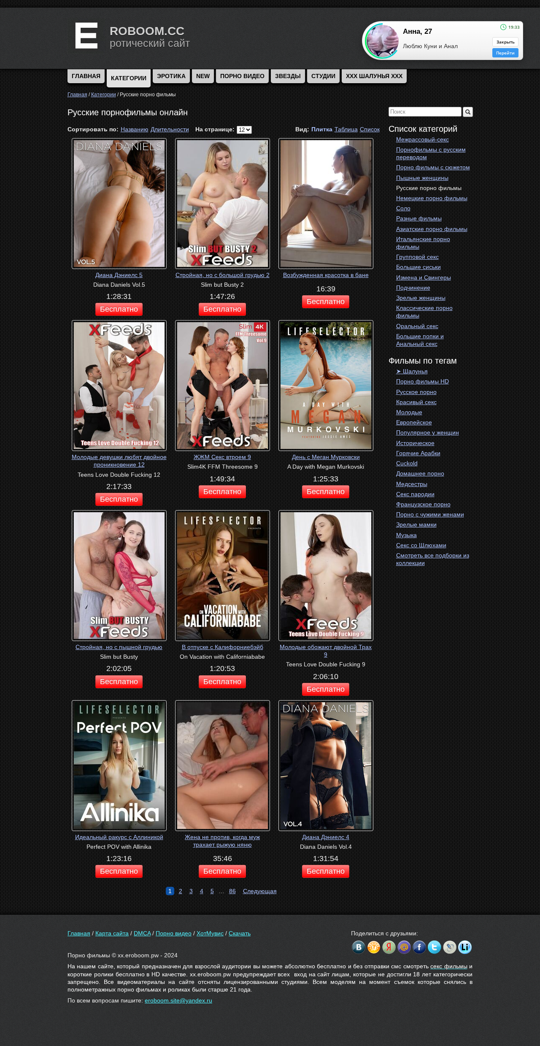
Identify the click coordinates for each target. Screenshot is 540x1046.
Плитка (321, 129)
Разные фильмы (419, 218)
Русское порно (416, 392)
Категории (128, 78)
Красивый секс (416, 402)
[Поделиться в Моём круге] (389, 947)
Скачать (240, 933)
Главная (79, 933)
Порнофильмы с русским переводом (431, 153)
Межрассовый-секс (422, 139)
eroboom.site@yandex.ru (178, 1000)
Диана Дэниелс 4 (325, 837)
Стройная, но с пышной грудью (119, 647)
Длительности (170, 129)
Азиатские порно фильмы (431, 229)
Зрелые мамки (416, 524)
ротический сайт (150, 43)
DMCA (142, 933)
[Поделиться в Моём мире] (404, 947)
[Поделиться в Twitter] (434, 947)
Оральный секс (417, 326)
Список (370, 129)
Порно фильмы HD (422, 381)
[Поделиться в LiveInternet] (465, 947)
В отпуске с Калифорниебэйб (222, 647)
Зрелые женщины (421, 297)
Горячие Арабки (418, 453)
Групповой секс (417, 256)
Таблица (346, 129)
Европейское (414, 422)
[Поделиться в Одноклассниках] (374, 947)
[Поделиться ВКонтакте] (358, 947)
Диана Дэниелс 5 (119, 275)
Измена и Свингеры (423, 277)
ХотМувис (210, 933)
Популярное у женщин (427, 432)
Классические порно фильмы (424, 311)
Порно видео (242, 76)
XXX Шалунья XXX (374, 76)
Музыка (406, 535)
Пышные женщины (422, 177)
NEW (203, 76)
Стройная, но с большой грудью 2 (223, 275)
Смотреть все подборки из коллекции (432, 559)
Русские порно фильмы (429, 188)
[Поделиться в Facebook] (419, 947)
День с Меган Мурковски (326, 457)
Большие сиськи (418, 267)
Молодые (409, 412)
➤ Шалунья (412, 371)
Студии (323, 76)
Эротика (171, 76)
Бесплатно (119, 309)
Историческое (415, 443)
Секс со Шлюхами (421, 545)
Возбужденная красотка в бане (326, 275)
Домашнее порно (420, 473)
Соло (403, 208)
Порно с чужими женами (430, 514)
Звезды (288, 76)
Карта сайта (112, 933)
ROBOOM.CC (147, 31)
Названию (134, 129)
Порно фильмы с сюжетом (433, 167)
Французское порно (423, 504)
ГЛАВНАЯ (86, 76)
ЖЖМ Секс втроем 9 (222, 457)
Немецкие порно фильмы (431, 198)
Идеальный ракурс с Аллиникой (119, 837)
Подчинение (413, 287)
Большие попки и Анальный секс (420, 340)
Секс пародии (415, 494)
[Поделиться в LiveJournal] (449, 947)
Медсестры (411, 484)
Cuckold (407, 463)
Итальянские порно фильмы (423, 243)
